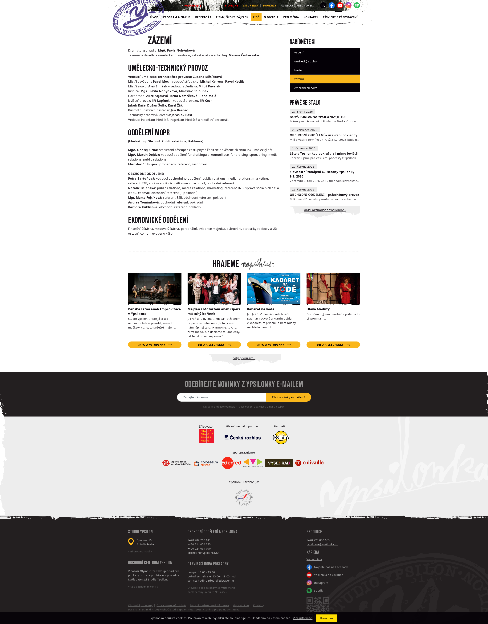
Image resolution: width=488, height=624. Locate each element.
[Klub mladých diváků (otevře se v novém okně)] (252, 463)
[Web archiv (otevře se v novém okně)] (244, 497)
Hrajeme (226, 264)
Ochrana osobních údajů (171, 605)
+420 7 (311, 540)
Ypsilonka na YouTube (328, 575)
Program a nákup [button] (177, 17)
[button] (323, 5)
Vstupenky (250, 5)
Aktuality (220, 592)
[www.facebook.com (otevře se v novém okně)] (332, 5)
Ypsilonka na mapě (139, 551)
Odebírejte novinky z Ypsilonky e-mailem (244, 384)
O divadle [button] (271, 17)
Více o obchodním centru (143, 586)
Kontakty (311, 17)
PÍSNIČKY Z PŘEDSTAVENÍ (340, 17)
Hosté (298, 70)
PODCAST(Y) (192, 5)
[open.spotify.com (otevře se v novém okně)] (357, 5)
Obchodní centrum (143, 563)
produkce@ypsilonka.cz (322, 544)
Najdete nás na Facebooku (331, 567)
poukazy (269, 5)
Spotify (318, 590)
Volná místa (314, 559)
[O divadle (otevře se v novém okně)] (309, 463)
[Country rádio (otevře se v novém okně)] (281, 437)
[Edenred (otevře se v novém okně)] (231, 463)
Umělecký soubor (306, 61)
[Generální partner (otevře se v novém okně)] (242, 437)
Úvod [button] (154, 17)
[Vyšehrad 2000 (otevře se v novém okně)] (279, 463)
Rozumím (326, 618)
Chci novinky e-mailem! (288, 397)
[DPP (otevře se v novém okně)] (176, 463)
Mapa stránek (241, 605)
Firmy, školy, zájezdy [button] (232, 17)
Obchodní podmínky (140, 605)
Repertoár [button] (203, 17)
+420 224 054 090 (199, 548)
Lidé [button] (256, 17)
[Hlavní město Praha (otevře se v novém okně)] (206, 436)
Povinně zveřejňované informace (209, 605)
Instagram (321, 582)
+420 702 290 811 (199, 540)
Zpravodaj (212, 5)
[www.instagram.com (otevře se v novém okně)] (348, 5)
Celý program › (244, 358)
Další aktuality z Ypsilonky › (325, 210)
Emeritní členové (305, 88)
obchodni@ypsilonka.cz (203, 553)
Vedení (298, 52)
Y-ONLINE (231, 5)
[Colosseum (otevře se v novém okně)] (206, 463)
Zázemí (299, 79)
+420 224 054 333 (199, 544)
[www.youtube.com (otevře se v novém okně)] (340, 5)
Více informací (303, 618)
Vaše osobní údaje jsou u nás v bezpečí (262, 406)
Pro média (291, 17)
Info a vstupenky (151, 344)
